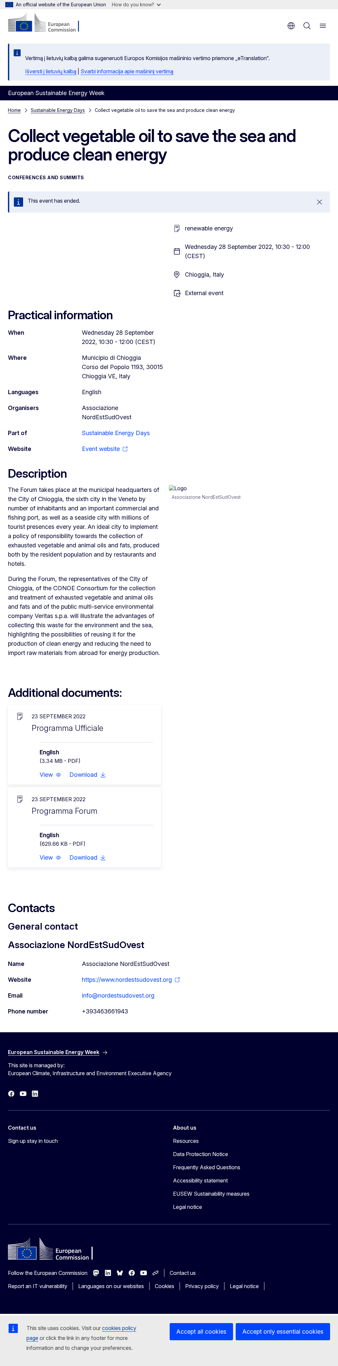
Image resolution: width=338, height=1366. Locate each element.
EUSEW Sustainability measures (211, 1193)
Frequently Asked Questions (206, 1167)
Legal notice (187, 1207)
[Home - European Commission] (48, 23)
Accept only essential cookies (282, 1331)
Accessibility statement (200, 1180)
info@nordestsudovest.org (118, 995)
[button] (50, 774)
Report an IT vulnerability (37, 1286)
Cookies (164, 1286)
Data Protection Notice (200, 1154)
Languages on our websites (111, 1286)
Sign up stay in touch (33, 1141)
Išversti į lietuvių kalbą (50, 71)
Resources (186, 1141)
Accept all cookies (201, 1331)
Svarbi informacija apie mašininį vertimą (127, 71)
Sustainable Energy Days (58, 110)
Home (14, 110)
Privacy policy (202, 1286)
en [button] (291, 25)
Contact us (183, 1273)
